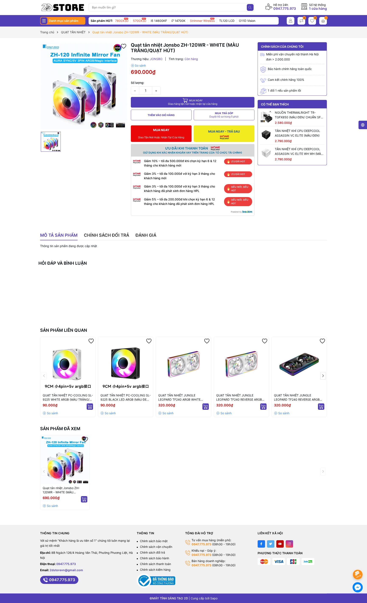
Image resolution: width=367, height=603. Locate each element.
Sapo (213, 598)
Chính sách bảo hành (154, 558)
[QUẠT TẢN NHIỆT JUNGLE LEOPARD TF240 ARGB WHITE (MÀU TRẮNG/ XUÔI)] (183, 364)
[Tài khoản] (290, 21)
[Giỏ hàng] (323, 21)
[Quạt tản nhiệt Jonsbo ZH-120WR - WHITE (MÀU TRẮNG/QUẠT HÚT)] (65, 459)
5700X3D (139, 20)
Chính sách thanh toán (155, 564)
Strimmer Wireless (202, 20)
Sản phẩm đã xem (60, 428)
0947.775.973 (284, 8)
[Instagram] (289, 544)
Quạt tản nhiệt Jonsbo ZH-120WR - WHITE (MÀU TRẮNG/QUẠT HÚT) (61, 490)
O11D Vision (247, 20)
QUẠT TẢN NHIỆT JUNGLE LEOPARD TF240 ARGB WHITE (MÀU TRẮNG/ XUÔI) (179, 397)
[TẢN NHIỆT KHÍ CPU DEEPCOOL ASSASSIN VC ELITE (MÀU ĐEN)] (266, 135)
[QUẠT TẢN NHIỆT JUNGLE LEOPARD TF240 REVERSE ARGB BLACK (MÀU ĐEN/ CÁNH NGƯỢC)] (299, 364)
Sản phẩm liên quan (63, 330)
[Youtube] (280, 544)
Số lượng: (137, 82)
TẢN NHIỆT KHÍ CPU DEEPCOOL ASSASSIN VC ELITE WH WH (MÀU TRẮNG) (299, 151)
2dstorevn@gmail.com (66, 570)
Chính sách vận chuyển (156, 546)
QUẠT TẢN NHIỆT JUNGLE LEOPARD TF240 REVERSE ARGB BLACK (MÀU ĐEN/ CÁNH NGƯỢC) (298, 397)
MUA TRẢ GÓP (224, 115)
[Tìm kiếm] (250, 7)
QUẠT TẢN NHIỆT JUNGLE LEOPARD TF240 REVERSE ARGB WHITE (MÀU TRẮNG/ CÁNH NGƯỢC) (239, 397)
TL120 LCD (226, 20)
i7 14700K (178, 20)
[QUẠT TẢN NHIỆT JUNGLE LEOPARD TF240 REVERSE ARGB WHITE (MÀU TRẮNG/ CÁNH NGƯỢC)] (241, 364)
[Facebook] (261, 544)
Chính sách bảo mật (154, 541)
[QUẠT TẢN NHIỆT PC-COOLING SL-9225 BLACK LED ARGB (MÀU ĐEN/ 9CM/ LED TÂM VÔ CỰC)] (125, 364)
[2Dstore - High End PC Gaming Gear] (63, 7)
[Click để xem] (84, 86)
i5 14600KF (159, 20)
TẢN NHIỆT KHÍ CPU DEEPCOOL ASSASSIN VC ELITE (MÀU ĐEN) (297, 133)
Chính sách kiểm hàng (155, 569)
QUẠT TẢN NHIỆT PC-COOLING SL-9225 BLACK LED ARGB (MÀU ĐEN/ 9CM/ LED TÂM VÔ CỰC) (125, 397)
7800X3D (121, 20)
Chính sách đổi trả (152, 552)
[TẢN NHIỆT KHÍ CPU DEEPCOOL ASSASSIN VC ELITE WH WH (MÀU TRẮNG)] (266, 153)
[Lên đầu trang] (358, 563)
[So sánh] (138, 65)
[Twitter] (270, 544)
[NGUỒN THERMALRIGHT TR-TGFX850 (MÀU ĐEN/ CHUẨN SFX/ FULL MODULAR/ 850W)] (266, 116)
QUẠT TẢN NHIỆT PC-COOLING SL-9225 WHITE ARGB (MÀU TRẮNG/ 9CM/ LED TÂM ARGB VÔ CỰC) (68, 397)
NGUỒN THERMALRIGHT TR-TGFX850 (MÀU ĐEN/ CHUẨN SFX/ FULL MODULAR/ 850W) (299, 115)
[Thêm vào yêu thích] (123, 46)
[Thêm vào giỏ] (90, 406)
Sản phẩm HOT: (102, 20)
